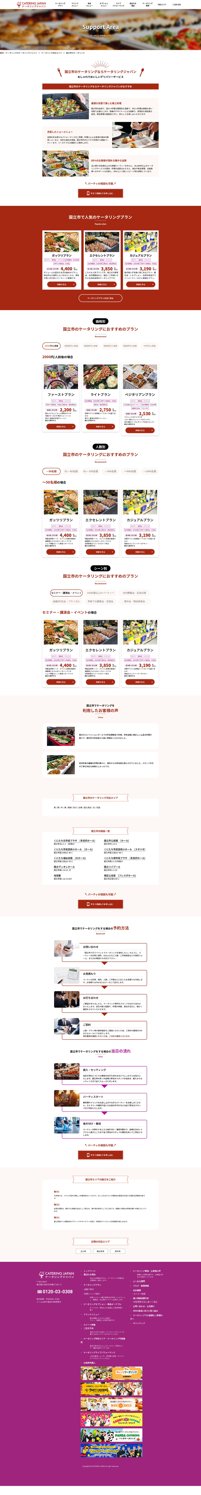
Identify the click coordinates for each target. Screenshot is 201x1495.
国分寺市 (100, 1251)
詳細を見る (61, 284)
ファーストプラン (61, 394)
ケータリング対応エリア (51, 52)
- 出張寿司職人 (88, 1363)
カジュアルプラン (141, 255)
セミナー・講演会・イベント (54, 260)
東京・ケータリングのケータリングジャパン (18, 52)
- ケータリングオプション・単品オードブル (101, 1304)
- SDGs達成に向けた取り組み (144, 1311)
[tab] (51, 471)
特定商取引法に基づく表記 (145, 1302)
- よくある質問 (137, 1281)
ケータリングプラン (60, 4)
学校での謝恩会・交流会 (61, 263)
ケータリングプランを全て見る (100, 298)
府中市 (118, 1251)
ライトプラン (100, 394)
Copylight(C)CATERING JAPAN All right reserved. (100, 1466)
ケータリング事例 (147, 4)
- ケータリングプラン (91, 1285)
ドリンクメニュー (75, 4)
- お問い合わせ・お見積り (142, 1306)
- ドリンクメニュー (90, 1314)
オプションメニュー (104, 4)
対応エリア (162, 4)
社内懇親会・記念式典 (72, 260)
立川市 (83, 1251)
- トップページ (88, 1271)
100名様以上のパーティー (132, 405)
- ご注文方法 (87, 1328)
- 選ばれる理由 (88, 1274)
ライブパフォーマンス (118, 4)
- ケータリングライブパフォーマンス (98, 1352)
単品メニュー (89, 4)
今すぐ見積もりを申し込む (102, 193)
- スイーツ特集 (88, 1325)
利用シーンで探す (92, 1294)
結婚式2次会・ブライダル (140, 408)
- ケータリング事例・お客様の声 (145, 1271)
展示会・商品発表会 (110, 263)
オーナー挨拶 (140, 1294)
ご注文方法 (176, 4)
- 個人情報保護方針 (139, 1298)
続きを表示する (50, 420)
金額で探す (89, 1289)
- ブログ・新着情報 (139, 1286)
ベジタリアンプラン (140, 394)
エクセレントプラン (102, 255)
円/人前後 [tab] (51, 345)
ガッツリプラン (62, 255)
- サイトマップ (137, 1323)
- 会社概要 (135, 1290)
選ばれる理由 (133, 4)
